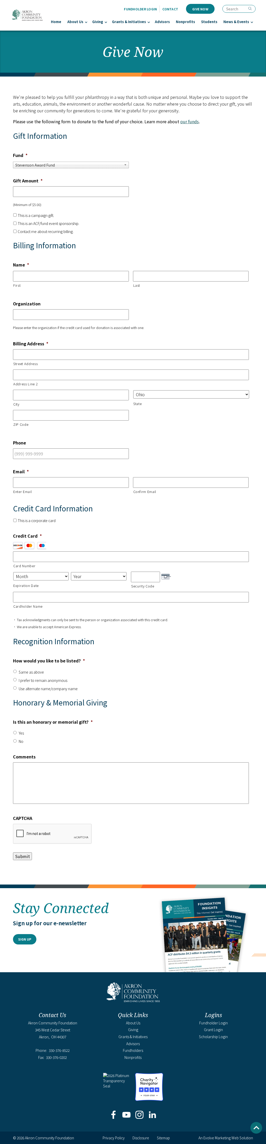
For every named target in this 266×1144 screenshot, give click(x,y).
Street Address (25, 363)
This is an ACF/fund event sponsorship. (48, 223)
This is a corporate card (37, 520)
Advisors (162, 21)
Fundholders (133, 1050)
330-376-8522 (59, 1050)
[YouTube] (126, 1115)
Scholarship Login (213, 1037)
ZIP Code (20, 424)
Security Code (142, 586)
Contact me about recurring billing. (46, 231)
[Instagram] (140, 1115)
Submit (22, 856)
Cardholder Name (28, 606)
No (21, 741)
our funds (189, 121)
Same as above (31, 672)
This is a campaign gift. (36, 215)
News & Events (236, 21)
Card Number (24, 565)
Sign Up (24, 939)
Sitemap (163, 1137)
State (137, 403)
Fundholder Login (140, 9)
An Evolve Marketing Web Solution (225, 1137)
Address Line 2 (25, 383)
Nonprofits (185, 21)
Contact (170, 9)
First (17, 285)
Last (136, 285)
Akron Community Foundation (27, 15)
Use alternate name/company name (48, 688)
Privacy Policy (114, 1137)
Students (209, 21)
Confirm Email (144, 491)
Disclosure (140, 1137)
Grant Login (213, 1029)
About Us (75, 21)
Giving (97, 21)
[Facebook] (113, 1115)
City (16, 404)
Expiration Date (26, 585)
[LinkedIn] (153, 1115)
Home (56, 21)
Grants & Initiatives (129, 21)
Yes (21, 733)
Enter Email (22, 491)
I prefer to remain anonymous (43, 680)
